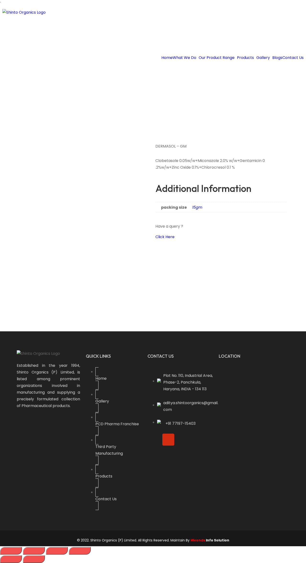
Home (167, 58)
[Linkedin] (198, 440)
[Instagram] (168, 440)
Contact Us (293, 58)
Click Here (165, 237)
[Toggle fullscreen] (34, 551)
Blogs (277, 58)
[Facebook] (153, 440)
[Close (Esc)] (80, 551)
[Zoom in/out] (11, 551)
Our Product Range (217, 58)
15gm (197, 207)
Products (245, 58)
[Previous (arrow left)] (11, 559)
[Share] (57, 551)
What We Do (184, 58)
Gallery (263, 58)
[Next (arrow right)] (34, 559)
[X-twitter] (183, 440)
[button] (186, 58)
